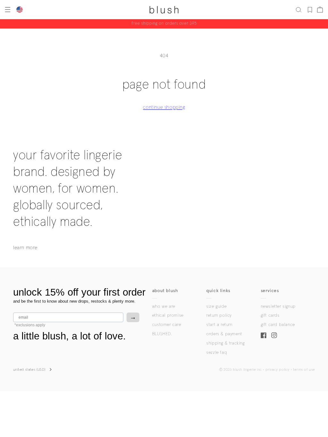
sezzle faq (216, 352)
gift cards (270, 315)
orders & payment (224, 334)
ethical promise (168, 315)
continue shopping (164, 107)
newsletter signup (278, 306)
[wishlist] (310, 10)
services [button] (270, 290)
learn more (25, 247)
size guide (216, 306)
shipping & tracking (225, 343)
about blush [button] (165, 290)
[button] (7, 10)
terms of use (304, 370)
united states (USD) (29, 370)
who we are (163, 306)
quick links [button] (218, 290)
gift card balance (278, 324)
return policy (219, 315)
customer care (166, 324)
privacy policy (278, 370)
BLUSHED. (162, 334)
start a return (219, 324)
